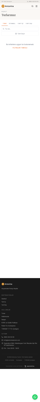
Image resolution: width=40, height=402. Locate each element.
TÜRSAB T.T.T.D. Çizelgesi (10, 329)
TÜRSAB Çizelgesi (29, 360)
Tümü (5, 23)
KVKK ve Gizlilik (9, 360)
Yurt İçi (20, 23)
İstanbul (12, 23)
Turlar (3, 313)
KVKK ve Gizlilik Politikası (9, 322)
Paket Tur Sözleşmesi (8, 326)
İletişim (4, 319)
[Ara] (32, 6)
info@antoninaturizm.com (12, 340)
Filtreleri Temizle (20, 48)
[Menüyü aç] (36, 6)
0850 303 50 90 (33, 1)
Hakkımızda (5, 316)
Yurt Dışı (29, 23)
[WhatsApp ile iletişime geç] (35, 397)
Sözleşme (19, 360)
